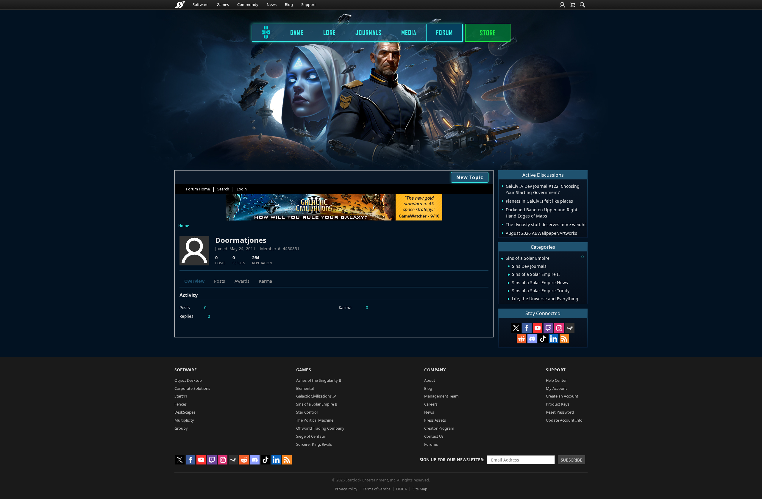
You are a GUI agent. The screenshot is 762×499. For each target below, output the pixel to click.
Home (183, 225)
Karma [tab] (265, 281)
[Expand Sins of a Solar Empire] (502, 259)
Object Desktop (188, 380)
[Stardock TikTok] (543, 338)
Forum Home (198, 189)
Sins (262, 32)
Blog (289, 4)
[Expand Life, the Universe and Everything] (509, 299)
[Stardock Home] (180, 4)
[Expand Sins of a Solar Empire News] (509, 282)
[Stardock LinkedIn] (553, 338)
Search (223, 189)
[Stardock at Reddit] (521, 338)
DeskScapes (184, 412)
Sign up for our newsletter (451, 459)
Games (223, 4)
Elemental (305, 388)
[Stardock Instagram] (559, 328)
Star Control (307, 412)
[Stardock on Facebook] (526, 328)
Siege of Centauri (311, 436)
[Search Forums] (582, 5)
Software (200, 4)
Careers (431, 404)
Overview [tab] (194, 281)
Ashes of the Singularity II (318, 380)
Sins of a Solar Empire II (316, 404)
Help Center (556, 380)
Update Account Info (564, 420)
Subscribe (571, 460)
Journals (368, 32)
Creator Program (439, 428)
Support (308, 4)
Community (247, 4)
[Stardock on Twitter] (516, 328)
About (429, 380)
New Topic (469, 177)
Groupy (181, 428)
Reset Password (560, 412)
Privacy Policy (346, 489)
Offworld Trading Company (320, 428)
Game (297, 32)
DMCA (401, 489)
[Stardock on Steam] (569, 328)
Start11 (180, 396)
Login (242, 189)
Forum (444, 32)
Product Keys (557, 404)
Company (435, 370)
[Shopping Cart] (572, 5)
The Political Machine (314, 420)
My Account (556, 388)
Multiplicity (184, 420)
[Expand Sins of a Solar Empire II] (509, 274)
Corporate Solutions (192, 388)
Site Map (420, 489)
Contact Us (434, 436)
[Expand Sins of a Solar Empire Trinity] (509, 291)
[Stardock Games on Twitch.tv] (548, 328)
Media (408, 32)
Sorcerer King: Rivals (314, 444)
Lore (329, 32)
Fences (180, 404)
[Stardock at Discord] (532, 338)
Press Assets (435, 420)
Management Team (441, 396)
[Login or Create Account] (562, 5)
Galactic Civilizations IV (316, 396)
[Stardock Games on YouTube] (537, 328)
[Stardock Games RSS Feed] (564, 338)
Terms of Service (377, 489)
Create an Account (562, 396)
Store (488, 33)
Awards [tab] (242, 281)
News (272, 4)
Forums (431, 444)
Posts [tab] (219, 281)
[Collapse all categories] (582, 257)
